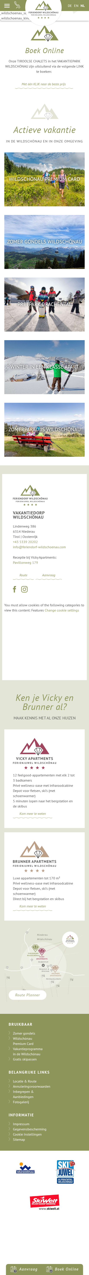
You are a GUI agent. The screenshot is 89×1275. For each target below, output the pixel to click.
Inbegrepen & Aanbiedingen (23, 1094)
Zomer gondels (24, 1033)
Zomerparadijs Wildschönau (44, 429)
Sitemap (19, 1139)
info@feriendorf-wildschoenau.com (39, 547)
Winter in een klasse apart (44, 366)
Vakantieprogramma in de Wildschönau (28, 1051)
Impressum (21, 1124)
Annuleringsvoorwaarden (31, 1086)
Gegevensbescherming (29, 1129)
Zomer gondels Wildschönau (44, 241)
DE (70, 5)
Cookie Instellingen (27, 1134)
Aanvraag (48, 575)
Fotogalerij (21, 1102)
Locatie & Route (25, 1081)
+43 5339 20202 (25, 542)
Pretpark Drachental (44, 304)
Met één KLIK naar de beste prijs (44, 84)
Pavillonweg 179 (25, 562)
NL (83, 5)
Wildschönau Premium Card (44, 179)
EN (76, 5)
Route (23, 575)
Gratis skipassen (25, 1059)
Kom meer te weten (32, 813)
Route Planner (27, 994)
